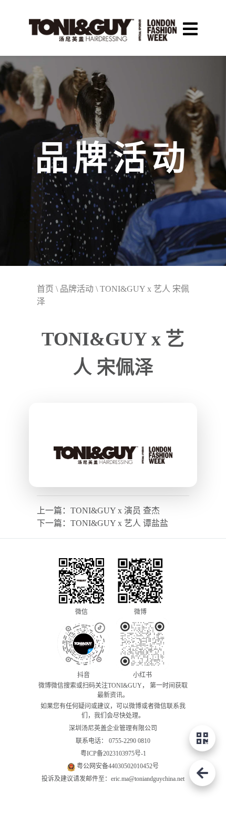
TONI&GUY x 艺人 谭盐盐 (119, 523)
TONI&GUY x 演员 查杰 (115, 510)
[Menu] (190, 28)
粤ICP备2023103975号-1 (113, 753)
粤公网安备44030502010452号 (118, 766)
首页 (45, 288)
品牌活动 (77, 288)
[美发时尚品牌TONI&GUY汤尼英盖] (103, 28)
